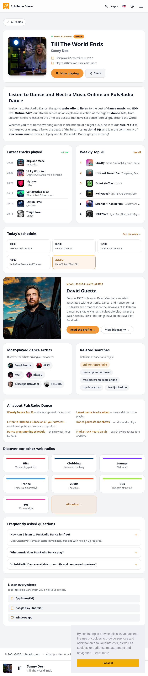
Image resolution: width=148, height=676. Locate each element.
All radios (17, 22)
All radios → (74, 504)
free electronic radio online (100, 380)
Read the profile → (82, 329)
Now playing (69, 73)
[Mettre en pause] (19, 668)
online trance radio (95, 364)
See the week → (132, 234)
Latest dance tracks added (92, 412)
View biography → (117, 329)
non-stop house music (96, 372)
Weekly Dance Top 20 (20, 412)
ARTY (46, 365)
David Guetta (23, 365)
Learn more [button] (101, 653)
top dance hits (92, 387)
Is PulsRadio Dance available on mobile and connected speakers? (74, 564)
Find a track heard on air (91, 431)
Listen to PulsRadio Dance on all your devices (35, 422)
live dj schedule (117, 387)
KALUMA (56, 384)
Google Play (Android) (29, 608)
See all (137, 152)
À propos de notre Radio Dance (66, 654)
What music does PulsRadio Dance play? (74, 552)
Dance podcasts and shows (93, 422)
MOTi (18, 374)
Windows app (24, 617)
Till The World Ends (77, 44)
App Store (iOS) (25, 598)
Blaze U (38, 374)
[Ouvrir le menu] (141, 6)
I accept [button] (108, 662)
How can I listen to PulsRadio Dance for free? (74, 534)
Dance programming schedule (26, 431)
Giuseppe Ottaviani (27, 384)
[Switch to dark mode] (132, 6)
